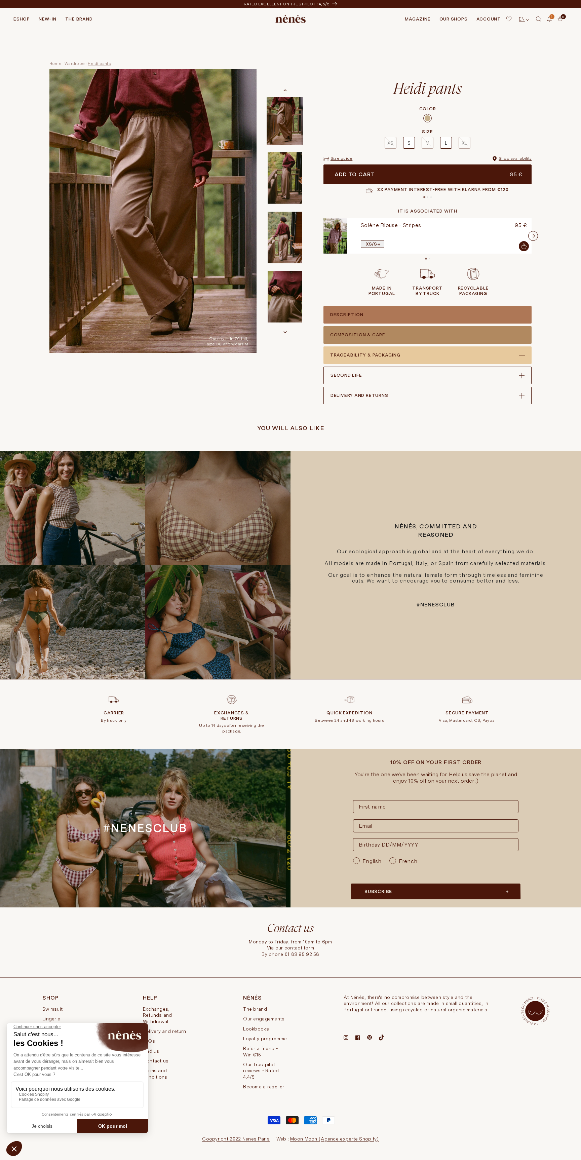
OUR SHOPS (453, 19)
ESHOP (21, 19)
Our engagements (263, 1018)
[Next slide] (285, 332)
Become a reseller (263, 1086)
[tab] (424, 197)
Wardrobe (75, 63)
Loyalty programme (265, 1038)
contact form (299, 947)
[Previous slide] (322, 235)
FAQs (149, 1041)
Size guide (341, 158)
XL (464, 143)
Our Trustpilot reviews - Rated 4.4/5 (261, 1071)
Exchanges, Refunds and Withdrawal (157, 1015)
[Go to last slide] (285, 90)
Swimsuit (52, 1009)
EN (522, 19)
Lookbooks (256, 1029)
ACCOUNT (488, 19)
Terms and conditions (155, 1073)
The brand (255, 1009)
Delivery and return (164, 1031)
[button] (538, 19)
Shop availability (515, 158)
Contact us (156, 1060)
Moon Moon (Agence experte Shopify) (334, 1139)
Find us (151, 1051)
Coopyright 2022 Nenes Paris (236, 1139)
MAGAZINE (417, 19)
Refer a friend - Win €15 (260, 1051)
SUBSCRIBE (378, 891)
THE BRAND (79, 19)
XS (390, 143)
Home (55, 63)
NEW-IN (47, 19)
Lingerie (51, 1018)
